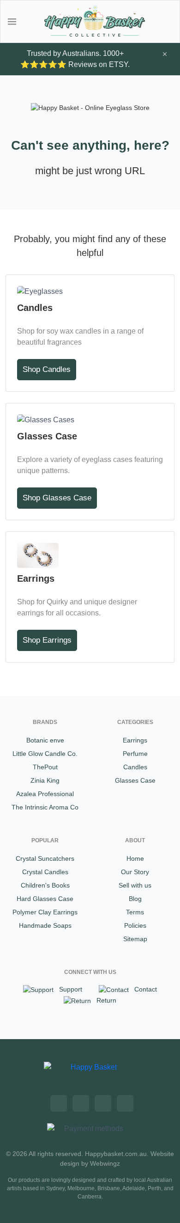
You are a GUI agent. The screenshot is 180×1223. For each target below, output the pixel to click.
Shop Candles (47, 369)
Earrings (135, 740)
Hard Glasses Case (45, 898)
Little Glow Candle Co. (45, 753)
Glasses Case (135, 780)
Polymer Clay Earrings (45, 912)
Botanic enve (45, 740)
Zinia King (45, 780)
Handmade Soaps (45, 925)
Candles (135, 767)
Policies (135, 925)
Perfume (135, 753)
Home (135, 858)
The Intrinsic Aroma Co (45, 807)
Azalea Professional (45, 793)
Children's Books (45, 885)
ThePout (45, 767)
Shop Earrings (47, 640)
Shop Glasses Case (57, 497)
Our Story (135, 872)
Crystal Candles (45, 872)
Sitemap (135, 939)
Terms (135, 912)
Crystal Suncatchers (45, 858)
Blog (135, 898)
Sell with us (135, 885)
